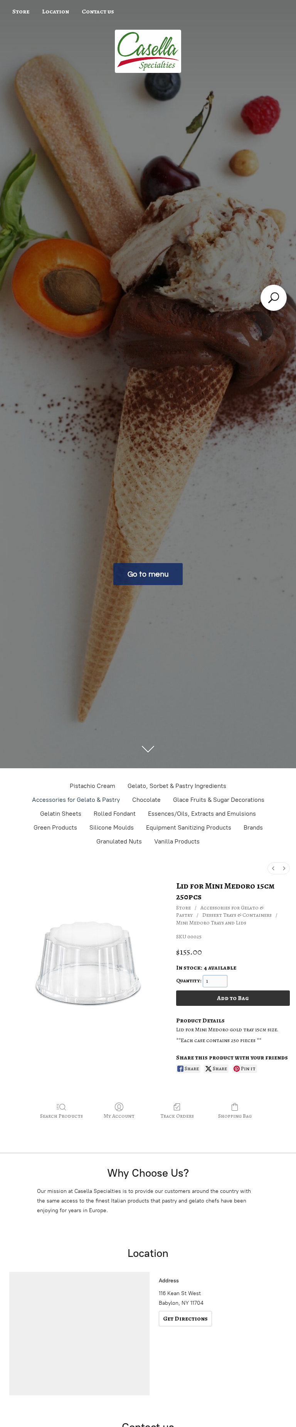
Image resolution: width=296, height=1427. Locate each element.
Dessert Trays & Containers (237, 915)
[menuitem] (273, 868)
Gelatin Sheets (60, 813)
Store (20, 11)
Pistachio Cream (92, 785)
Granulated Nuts (119, 841)
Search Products (61, 1116)
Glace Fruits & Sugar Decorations (218, 799)
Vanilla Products (177, 841)
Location (55, 11)
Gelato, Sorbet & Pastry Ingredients (177, 785)
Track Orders (177, 1116)
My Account (119, 1116)
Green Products (55, 827)
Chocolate (146, 799)
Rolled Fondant (115, 813)
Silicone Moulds (111, 827)
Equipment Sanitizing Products (188, 827)
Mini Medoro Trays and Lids (211, 922)
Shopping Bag (235, 1116)
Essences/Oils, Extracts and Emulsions (202, 813)
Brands (253, 827)
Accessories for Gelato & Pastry (76, 799)
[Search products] (274, 298)
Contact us (98, 11)
